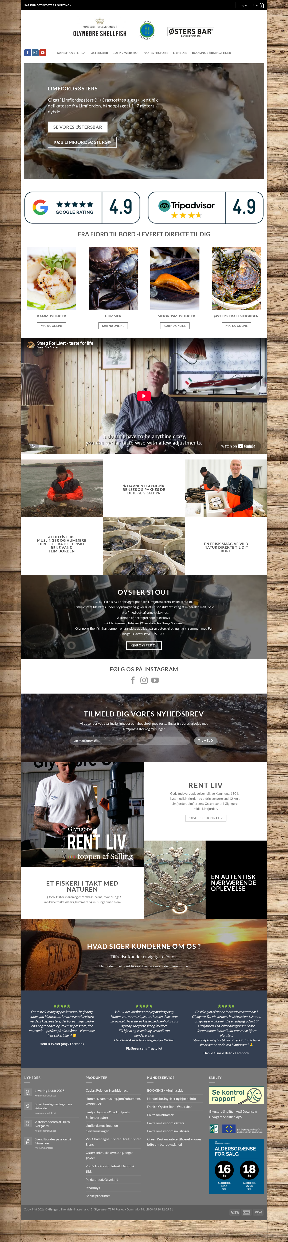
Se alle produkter (98, 1196)
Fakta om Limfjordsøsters (165, 1123)
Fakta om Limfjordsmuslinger (168, 1131)
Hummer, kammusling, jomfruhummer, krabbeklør (113, 1101)
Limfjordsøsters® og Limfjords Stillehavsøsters (108, 1114)
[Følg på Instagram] (35, 52)
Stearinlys (93, 1188)
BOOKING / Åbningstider (211, 52)
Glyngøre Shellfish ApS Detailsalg (233, 1111)
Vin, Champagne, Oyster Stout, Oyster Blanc (113, 1141)
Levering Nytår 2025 (50, 1090)
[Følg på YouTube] (42, 52)
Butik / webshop (126, 52)
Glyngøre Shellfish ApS (225, 1117)
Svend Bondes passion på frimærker (53, 1141)
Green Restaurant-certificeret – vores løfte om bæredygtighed (174, 1142)
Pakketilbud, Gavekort (102, 1179)
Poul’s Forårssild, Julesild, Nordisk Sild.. (110, 1168)
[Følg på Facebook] (27, 52)
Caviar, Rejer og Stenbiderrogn (107, 1090)
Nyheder (180, 52)
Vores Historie (156, 52)
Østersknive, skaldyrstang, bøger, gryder (109, 1155)
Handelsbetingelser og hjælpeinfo (171, 1098)
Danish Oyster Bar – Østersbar (82, 52)
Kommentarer (44, 1147)
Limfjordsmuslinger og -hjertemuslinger (103, 1128)
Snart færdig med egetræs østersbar (53, 1106)
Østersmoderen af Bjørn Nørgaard (52, 1124)
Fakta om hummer (160, 1115)
